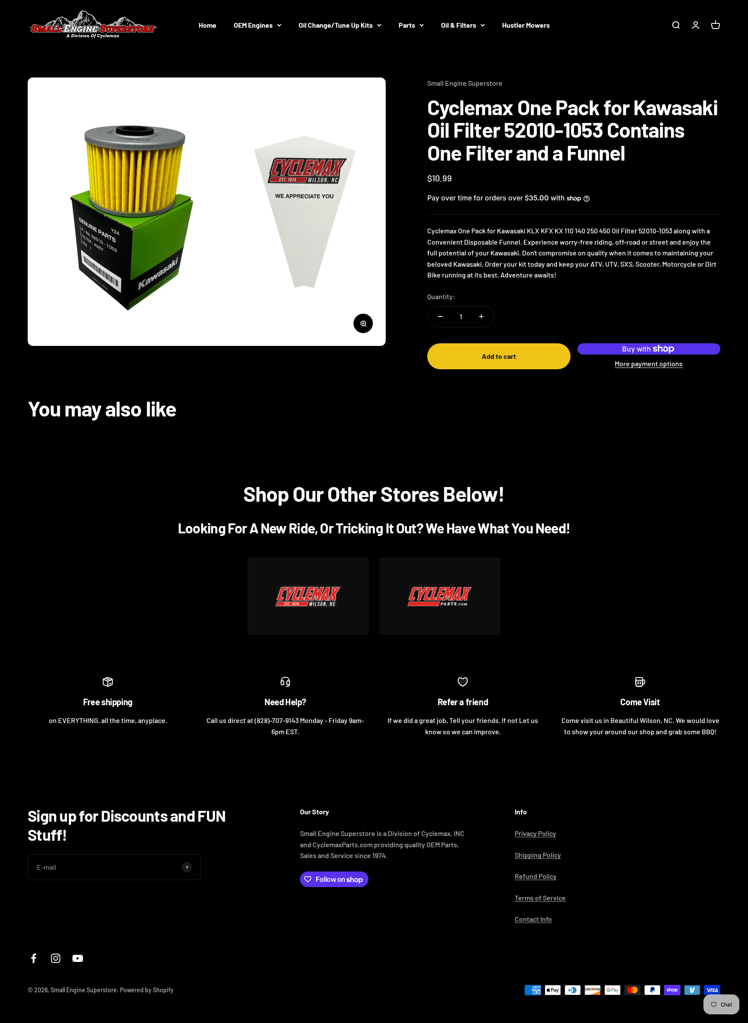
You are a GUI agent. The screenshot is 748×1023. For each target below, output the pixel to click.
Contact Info (533, 919)
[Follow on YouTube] (78, 958)
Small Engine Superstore (465, 83)
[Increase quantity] (481, 316)
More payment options (649, 363)
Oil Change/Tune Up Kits (336, 25)
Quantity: (441, 296)
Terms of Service (540, 898)
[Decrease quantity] (440, 316)
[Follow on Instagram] (55, 958)
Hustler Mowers (526, 25)
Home (207, 25)
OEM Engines (253, 25)
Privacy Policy (535, 833)
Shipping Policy (538, 855)
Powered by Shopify (147, 990)
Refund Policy (536, 876)
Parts (407, 25)
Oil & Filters (458, 25)
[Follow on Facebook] (33, 958)
